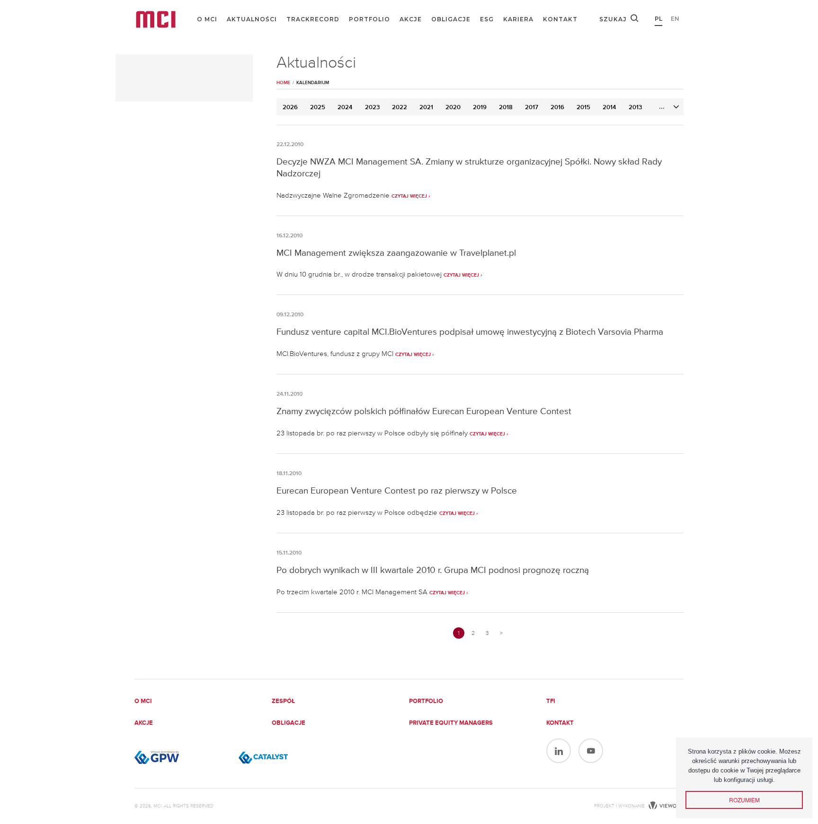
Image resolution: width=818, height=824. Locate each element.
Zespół (283, 701)
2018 (506, 107)
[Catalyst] (286, 757)
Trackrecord (312, 19)
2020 (453, 107)
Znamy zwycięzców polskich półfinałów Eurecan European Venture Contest (423, 411)
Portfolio (369, 19)
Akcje (411, 19)
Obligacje (451, 19)
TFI (550, 701)
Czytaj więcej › (410, 196)
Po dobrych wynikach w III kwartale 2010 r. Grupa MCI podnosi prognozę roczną (432, 570)
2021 (426, 107)
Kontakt (560, 19)
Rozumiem (744, 800)
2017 (531, 107)
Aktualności (252, 19)
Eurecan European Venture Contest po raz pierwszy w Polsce (396, 490)
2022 (399, 107)
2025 (317, 107)
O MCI (207, 19)
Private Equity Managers (451, 723)
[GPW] (181, 757)
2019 (480, 107)
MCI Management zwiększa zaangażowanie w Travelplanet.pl (396, 253)
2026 (290, 107)
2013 (635, 107)
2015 (583, 107)
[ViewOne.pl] (665, 806)
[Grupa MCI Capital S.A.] (155, 19)
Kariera (518, 19)
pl (658, 18)
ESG (487, 19)
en (675, 18)
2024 (345, 107)
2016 (557, 107)
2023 (372, 107)
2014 (609, 107)
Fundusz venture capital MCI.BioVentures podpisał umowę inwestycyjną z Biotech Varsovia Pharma (469, 332)
